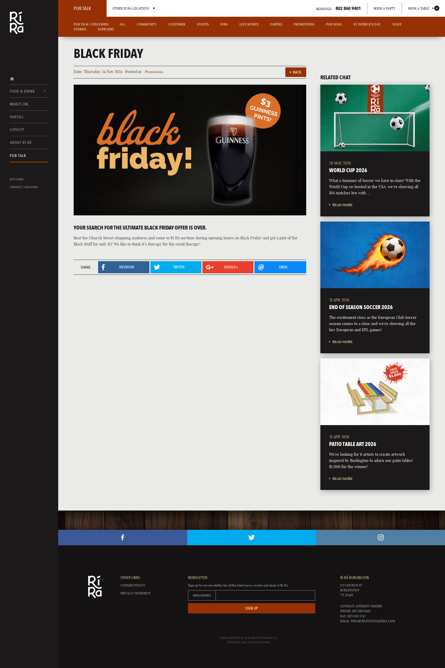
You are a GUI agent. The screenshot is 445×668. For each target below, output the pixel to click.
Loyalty (17, 129)
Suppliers (106, 29)
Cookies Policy (133, 585)
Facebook (122, 537)
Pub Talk (18, 155)
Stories (80, 29)
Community (147, 24)
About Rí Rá (21, 142)
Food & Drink (22, 91)
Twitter (251, 537)
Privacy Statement (136, 593)
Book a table (418, 8)
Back (297, 72)
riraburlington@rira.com (373, 621)
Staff (397, 24)
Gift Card (17, 179)
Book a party (384, 8)
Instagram (380, 537)
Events (203, 24)
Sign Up (251, 608)
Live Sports (249, 24)
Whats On (19, 104)
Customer (176, 24)
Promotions (304, 24)
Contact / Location (24, 187)
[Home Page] (16, 26)
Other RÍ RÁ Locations (131, 8)
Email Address (202, 595)
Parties (17, 117)
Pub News (334, 24)
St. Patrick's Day (367, 24)
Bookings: (338, 8)
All (122, 24)
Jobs (224, 24)
